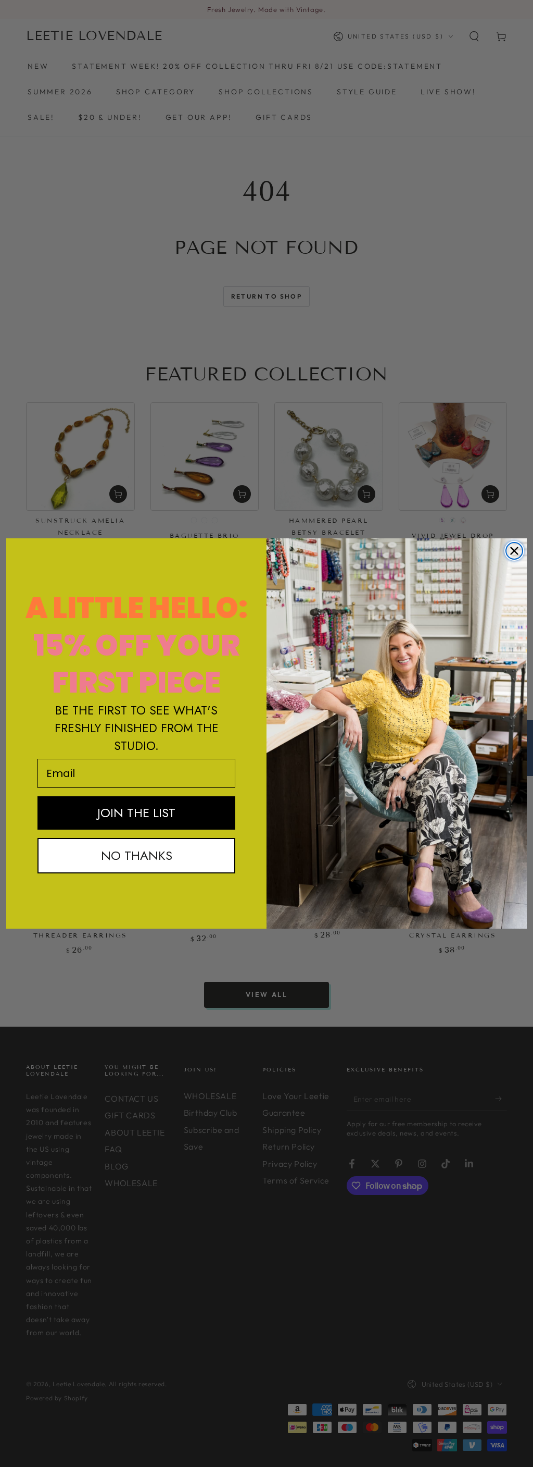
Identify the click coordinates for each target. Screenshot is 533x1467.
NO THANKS (136, 855)
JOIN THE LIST (136, 813)
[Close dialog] (514, 551)
